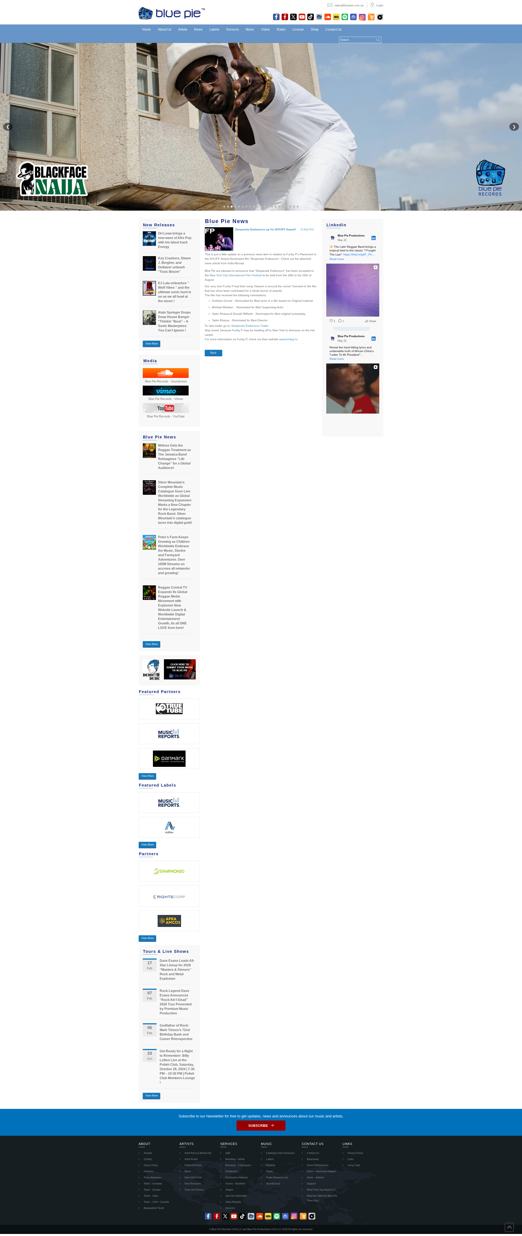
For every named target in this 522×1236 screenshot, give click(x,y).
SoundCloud (273, 1183)
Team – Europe (152, 1189)
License (298, 29)
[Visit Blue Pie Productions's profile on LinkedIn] (334, 238)
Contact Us (333, 29)
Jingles (229, 1189)
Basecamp (313, 1159)
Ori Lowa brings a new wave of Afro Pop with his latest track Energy (174, 240)
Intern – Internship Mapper (321, 1171)
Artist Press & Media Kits (198, 1153)
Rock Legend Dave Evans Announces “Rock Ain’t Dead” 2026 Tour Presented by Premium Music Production (176, 1002)
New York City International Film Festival (236, 275)
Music (250, 29)
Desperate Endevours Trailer (250, 325)
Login (379, 5)
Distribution (231, 1171)
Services (232, 29)
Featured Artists (193, 1165)
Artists (182, 29)
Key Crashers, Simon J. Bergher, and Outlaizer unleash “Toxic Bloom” (174, 264)
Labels (214, 29)
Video (265, 29)
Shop (315, 29)
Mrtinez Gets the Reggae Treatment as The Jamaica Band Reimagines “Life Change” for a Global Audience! (174, 457)
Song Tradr (354, 1165)
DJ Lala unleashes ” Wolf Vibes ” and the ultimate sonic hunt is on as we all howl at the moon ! (174, 292)
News (198, 29)
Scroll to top (509, 1227)
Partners (148, 1171)
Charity (148, 1159)
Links (351, 1159)
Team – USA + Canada (156, 1202)
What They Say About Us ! (321, 1189)
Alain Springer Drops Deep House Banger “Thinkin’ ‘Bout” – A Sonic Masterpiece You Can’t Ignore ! (174, 321)
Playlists (270, 1165)
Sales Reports (233, 1202)
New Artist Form (193, 1177)
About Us (164, 29)
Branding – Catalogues (238, 1165)
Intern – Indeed (315, 1177)
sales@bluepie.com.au (349, 5)
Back (213, 352)
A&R (227, 1153)
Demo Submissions (317, 1165)
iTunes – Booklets (235, 1183)
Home (146, 29)
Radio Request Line (277, 1177)
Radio (281, 29)
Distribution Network (236, 1177)
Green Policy (151, 1165)
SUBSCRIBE (258, 1125)
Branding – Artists (235, 1159)
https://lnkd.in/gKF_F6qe (359, 254)
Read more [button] (337, 259)
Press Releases (152, 1177)
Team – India (151, 1195)
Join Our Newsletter (236, 1195)
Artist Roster (191, 1159)
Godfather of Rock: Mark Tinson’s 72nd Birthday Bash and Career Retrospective (176, 1032)
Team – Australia (153, 1183)
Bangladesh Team (154, 1208)
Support (311, 1183)
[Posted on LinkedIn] (373, 238)
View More (151, 343)
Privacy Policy (355, 1153)
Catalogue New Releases (280, 1153)
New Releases (193, 1183)
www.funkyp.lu (288, 339)
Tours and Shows (194, 1189)
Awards (148, 1153)
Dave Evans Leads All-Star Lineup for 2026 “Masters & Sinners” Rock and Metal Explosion (177, 969)
